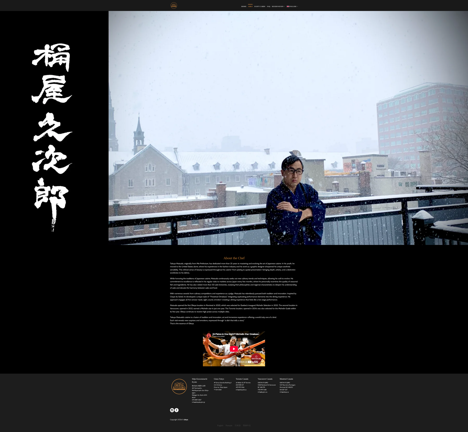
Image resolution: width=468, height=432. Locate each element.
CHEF (250, 6)
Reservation (277, 6)
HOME (243, 6)
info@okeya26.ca (241, 390)
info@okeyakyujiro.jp (198, 402)
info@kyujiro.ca (262, 392)
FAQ (268, 6)
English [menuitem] (220, 425)
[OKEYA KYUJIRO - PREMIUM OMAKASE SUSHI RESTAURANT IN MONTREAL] (182, 5)
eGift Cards (259, 6)
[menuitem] (292, 6)
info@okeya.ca (284, 392)
